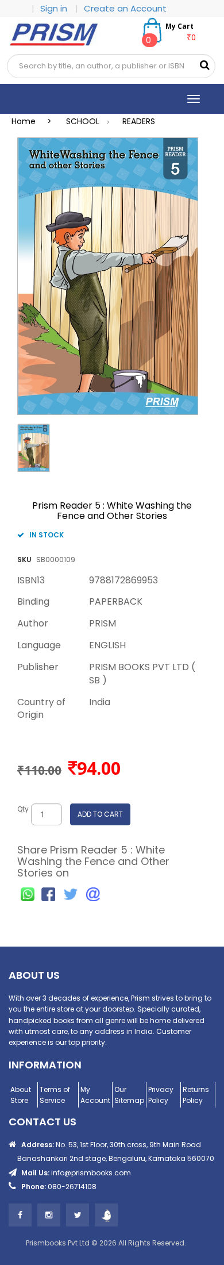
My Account (95, 1095)
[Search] (205, 65)
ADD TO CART (100, 814)
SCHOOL (82, 121)
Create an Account (125, 8)
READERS (138, 121)
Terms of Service (55, 1095)
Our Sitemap (129, 1095)
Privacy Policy (160, 1095)
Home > (35, 121)
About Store (20, 1095)
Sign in (54, 8)
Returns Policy (196, 1095)
